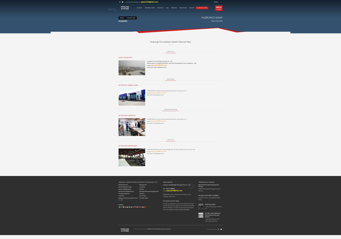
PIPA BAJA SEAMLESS (124, 193)
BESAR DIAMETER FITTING (125, 187)
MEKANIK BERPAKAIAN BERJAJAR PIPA (149, 191)
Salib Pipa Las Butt (210, 204)
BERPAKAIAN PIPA (123, 185)
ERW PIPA (141, 193)
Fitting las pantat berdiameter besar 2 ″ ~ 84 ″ (128, 199)
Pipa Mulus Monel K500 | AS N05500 (208, 195)
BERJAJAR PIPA (143, 185)
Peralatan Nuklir (143, 198)
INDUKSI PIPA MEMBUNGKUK (126, 191)
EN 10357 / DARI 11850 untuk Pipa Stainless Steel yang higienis (212, 215)
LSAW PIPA (142, 187)
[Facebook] (120, 2)
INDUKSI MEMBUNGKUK (125, 189)
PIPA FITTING (142, 196)
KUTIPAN (219, 8)
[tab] (170, 51)
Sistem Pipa (172, 185)
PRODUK (141, 189)
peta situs (187, 209)
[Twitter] (122, 2)
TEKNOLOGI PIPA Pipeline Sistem (156, 229)
